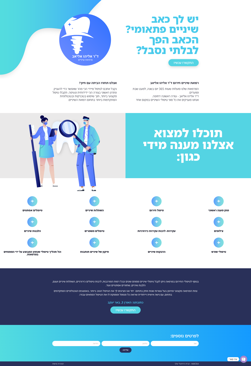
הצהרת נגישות (58, 363)
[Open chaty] (243, 359)
